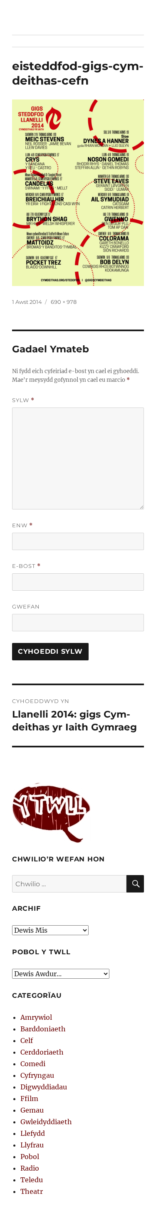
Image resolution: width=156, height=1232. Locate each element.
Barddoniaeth (43, 1029)
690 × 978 (64, 301)
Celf (26, 1040)
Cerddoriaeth (42, 1052)
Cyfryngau (37, 1075)
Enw (22, 525)
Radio (29, 1168)
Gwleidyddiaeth (46, 1122)
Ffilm (29, 1098)
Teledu (31, 1180)
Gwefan (26, 606)
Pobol (29, 1156)
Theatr (31, 1191)
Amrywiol (36, 1017)
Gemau (32, 1110)
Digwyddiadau (43, 1087)
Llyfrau (32, 1145)
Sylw (23, 400)
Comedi (32, 1064)
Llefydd (32, 1133)
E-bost (26, 566)
